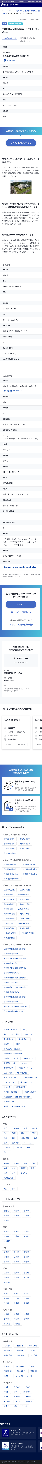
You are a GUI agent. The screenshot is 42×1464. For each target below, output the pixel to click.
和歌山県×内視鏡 (27, 933)
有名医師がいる (9, 1082)
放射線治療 (25, 1138)
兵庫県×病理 (8, 923)
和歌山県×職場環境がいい (13, 1011)
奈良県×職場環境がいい (12, 1001)
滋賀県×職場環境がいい (12, 963)
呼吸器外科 (8, 1371)
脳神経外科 (21, 1371)
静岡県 (16, 1262)
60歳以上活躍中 (30, 1092)
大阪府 (6, 1277)
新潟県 (6, 1252)
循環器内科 (33, 1345)
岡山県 (26, 1293)
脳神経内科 (8, 1355)
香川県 (6, 1303)
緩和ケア (24, 1133)
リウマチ (19, 1147)
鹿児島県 (7, 1324)
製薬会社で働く (9, 1101)
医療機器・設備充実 (11, 1058)
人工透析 (7, 1401)
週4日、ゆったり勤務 (11, 1034)
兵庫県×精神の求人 (11, 874)
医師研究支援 (28, 1058)
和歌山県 (7, 1282)
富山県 (16, 1252)
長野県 (26, 1257)
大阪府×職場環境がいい (12, 982)
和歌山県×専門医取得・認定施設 (16, 1006)
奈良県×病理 (24, 928)
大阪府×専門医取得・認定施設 (15, 977)
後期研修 (15, 1143)
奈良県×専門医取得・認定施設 (15, 997)
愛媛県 (16, 1303)
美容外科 (29, 1401)
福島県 (6, 1220)
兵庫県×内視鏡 (25, 918)
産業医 (18, 1044)
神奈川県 (7, 1241)
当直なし (26, 1029)
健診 (5, 1168)
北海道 (6, 1211)
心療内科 (32, 1350)
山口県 (16, 1298)
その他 (24, 1406)
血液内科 (20, 1350)
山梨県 (16, 1257)
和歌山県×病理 (9, 938)
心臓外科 (32, 1366)
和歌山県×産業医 (10, 933)
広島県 (6, 1298)
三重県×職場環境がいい (12, 953)
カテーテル (28, 1143)
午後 (25, 1163)
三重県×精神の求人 (11, 864)
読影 (5, 1138)
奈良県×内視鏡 (9, 928)
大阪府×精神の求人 (30, 869)
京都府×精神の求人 (11, 869)
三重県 (6, 1273)
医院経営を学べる (25, 1068)
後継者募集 (8, 1073)
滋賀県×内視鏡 (9, 899)
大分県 (16, 1319)
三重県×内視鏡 (25, 890)
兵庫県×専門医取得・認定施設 (15, 987)
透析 (34, 1133)
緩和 (14, 1138)
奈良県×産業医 (23, 923)
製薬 (14, 1133)
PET (28, 1147)
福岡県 (6, 1314)
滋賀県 (16, 1273)
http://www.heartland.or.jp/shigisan (20, 567)
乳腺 (35, 1138)
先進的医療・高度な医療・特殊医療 (17, 1097)
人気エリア (26, 1063)
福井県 (6, 1257)
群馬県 (26, 1231)
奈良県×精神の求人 (30, 874)
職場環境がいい (31, 1077)
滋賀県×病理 (24, 899)
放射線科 (29, 1396)
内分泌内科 (21, 1355)
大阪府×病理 (24, 914)
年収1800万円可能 (10, 1029)
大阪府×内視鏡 (9, 914)
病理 (25, 1128)
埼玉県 (6, 1236)
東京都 (26, 1236)
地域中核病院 (22, 1073)
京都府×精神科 (9, 844)
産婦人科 (17, 1387)
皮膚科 (6, 1396)
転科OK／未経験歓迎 (11, 1092)
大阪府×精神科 (25, 844)
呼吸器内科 (8, 1350)
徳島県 (26, 1298)
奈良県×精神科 (25, 848)
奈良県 (26, 1277)
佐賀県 (16, 1314)
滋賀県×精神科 (25, 839)
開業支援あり (9, 1068)
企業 (5, 1143)
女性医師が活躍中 (10, 1063)
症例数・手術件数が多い (13, 1053)
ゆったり (24, 1173)
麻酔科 (18, 1401)
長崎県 (26, 1314)
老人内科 (33, 1355)
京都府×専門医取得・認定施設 (15, 968)
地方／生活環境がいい (12, 1077)
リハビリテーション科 (24, 1376)
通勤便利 (7, 1044)
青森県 (16, 1211)
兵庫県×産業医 (9, 918)
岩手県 (26, 1211)
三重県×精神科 (9, 839)
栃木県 (16, 1231)
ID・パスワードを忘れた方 (21, 612)
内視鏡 (16, 1128)
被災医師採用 (20, 1087)
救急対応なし (24, 1039)
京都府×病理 (8, 909)
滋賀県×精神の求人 (30, 864)
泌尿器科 (17, 1396)
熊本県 (6, 1319)
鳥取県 (6, 1293)
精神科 (6, 1392)
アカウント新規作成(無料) (21, 624)
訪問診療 (7, 1147)
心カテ (6, 1152)
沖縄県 (18, 1324)
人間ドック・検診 (10, 1406)
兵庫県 (16, 1277)
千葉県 (16, 1236)
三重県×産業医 (9, 890)
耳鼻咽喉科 (26, 1392)
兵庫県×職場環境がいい (12, 992)
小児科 (6, 1387)
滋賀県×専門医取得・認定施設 (15, 958)
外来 (14, 1173)
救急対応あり (9, 1039)
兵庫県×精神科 (9, 848)
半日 (32, 1168)
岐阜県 (6, 1262)
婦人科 (28, 1387)
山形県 (26, 1215)
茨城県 (6, 1231)
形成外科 (7, 1376)
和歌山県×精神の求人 (11, 879)
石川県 (26, 1252)
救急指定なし (9, 1178)
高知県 (26, 1303)
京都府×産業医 (9, 904)
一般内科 (7, 1345)
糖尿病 (34, 1128)
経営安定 (7, 1087)
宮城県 (6, 1215)
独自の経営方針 (26, 1082)
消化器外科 (20, 1366)
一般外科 (7, 1366)
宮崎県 (26, 1319)
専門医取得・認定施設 (12, 1049)
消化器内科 (20, 1345)
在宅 (5, 1133)
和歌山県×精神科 (10, 853)
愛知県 (26, 1262)
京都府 (26, 1273)
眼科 (15, 1392)
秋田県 (16, 1215)
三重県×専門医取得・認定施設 (15, 949)
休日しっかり (29, 1034)
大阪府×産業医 (23, 909)
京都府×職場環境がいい (12, 973)
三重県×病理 (8, 894)
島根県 (16, 1293)
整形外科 (33, 1371)
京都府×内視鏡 (25, 904)
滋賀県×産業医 (23, 894)
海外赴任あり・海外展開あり (14, 1106)
